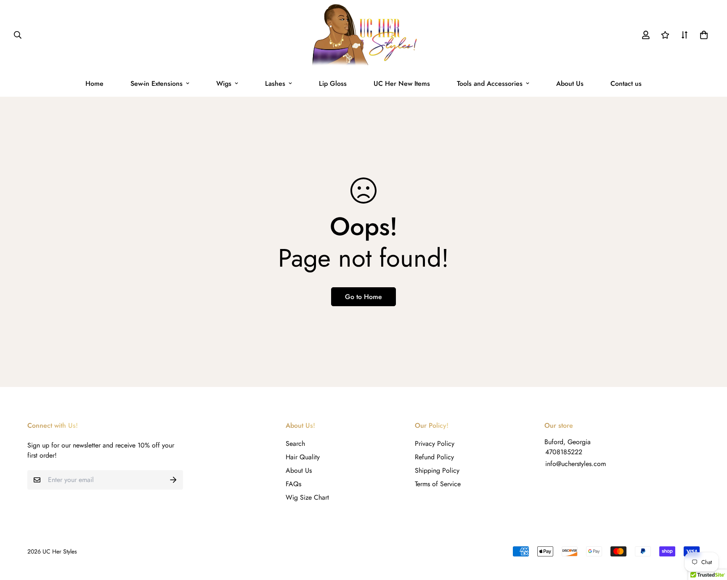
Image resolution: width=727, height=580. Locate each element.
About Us (570, 83)
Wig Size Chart (307, 497)
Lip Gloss (333, 83)
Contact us (626, 83)
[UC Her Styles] (363, 35)
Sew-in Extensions (156, 83)
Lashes (275, 83)
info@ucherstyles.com (575, 464)
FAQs (293, 484)
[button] (702, 35)
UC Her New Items (402, 83)
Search (295, 443)
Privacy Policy (434, 443)
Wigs (223, 83)
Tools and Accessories (490, 83)
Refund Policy (434, 457)
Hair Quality (303, 457)
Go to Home (363, 297)
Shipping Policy (437, 470)
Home (94, 83)
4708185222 (563, 452)
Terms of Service (438, 484)
